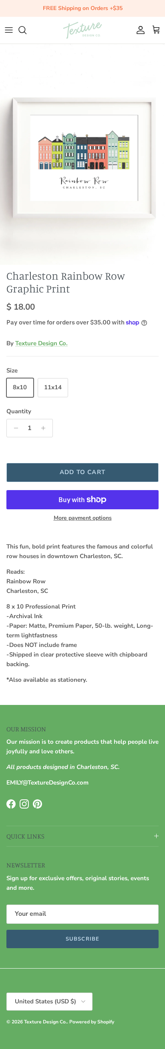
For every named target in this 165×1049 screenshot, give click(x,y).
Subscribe (82, 939)
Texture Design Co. (41, 343)
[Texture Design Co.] (82, 30)
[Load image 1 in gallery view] (82, 154)
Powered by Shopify (91, 1022)
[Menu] (9, 30)
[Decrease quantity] (14, 428)
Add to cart (82, 472)
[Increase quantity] (45, 428)
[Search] (26, 30)
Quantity (18, 411)
